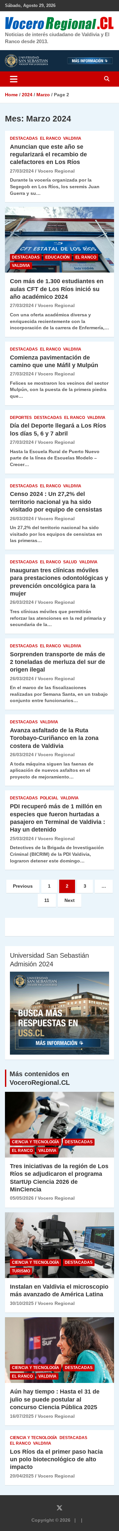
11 (46, 900)
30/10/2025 (22, 1303)
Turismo (21, 1271)
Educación (57, 257)
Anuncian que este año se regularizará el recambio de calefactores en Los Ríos (48, 154)
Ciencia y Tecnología (35, 1142)
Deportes (21, 417)
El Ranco (50, 138)
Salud (70, 562)
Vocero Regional (56, 171)
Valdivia (72, 138)
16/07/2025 (22, 1416)
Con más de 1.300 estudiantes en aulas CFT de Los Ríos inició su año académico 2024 (56, 289)
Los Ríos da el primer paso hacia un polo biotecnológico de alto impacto (56, 1459)
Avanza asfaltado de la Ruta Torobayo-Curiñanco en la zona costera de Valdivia (54, 738)
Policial (49, 798)
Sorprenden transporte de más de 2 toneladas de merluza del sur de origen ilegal (57, 662)
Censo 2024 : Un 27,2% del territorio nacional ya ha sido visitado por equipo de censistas (57, 502)
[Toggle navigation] (13, 79)
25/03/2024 (22, 838)
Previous (23, 886)
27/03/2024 (22, 171)
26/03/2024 (22, 518)
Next (69, 900)
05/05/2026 (22, 1198)
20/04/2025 (22, 1476)
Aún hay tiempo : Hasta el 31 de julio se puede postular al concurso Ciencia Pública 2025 (54, 1399)
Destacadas (24, 138)
